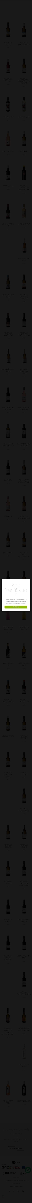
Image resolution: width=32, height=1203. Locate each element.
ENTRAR (16, 607)
